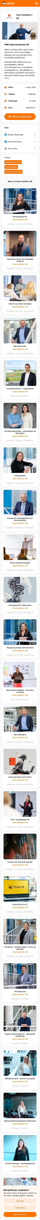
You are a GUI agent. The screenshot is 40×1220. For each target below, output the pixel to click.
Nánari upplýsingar (22, 116)
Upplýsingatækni (11, 167)
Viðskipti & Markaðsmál (13, 172)
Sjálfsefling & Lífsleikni (13, 162)
